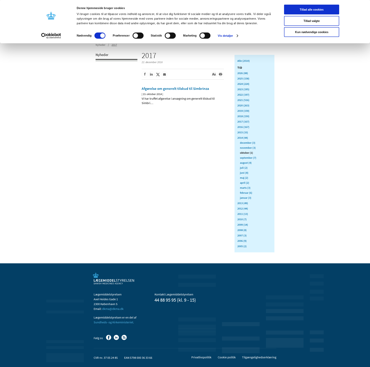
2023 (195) (243, 89)
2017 (114, 45)
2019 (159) (243, 111)
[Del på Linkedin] (151, 74)
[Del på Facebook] (145, 74)
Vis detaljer (225, 35)
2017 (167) (243, 121)
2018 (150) (243, 116)
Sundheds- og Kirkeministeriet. (114, 322)
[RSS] (124, 339)
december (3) (247, 142)
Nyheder (100, 45)
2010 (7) (242, 219)
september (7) (248, 157)
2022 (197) (243, 94)
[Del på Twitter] (158, 74)
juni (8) (244, 172)
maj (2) (244, 177)
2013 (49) (242, 203)
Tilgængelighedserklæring (259, 357)
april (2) (244, 182)
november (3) (248, 147)
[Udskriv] (220, 74)
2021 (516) (243, 100)
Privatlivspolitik (201, 357)
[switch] (138, 36)
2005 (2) (242, 246)
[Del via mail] (164, 74)
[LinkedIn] (116, 339)
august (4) (246, 162)
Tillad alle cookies (312, 9)
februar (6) (246, 192)
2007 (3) (242, 235)
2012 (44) (242, 208)
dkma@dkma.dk (113, 309)
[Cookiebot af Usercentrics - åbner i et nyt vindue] (51, 36)
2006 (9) (242, 241)
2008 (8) (242, 230)
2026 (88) (242, 73)
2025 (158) (243, 78)
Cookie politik (227, 357)
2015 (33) (242, 132)
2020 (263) (243, 105)
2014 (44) (242, 137)
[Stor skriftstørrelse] (214, 74)
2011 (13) (242, 214)
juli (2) (244, 167)
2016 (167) (243, 127)
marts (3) (245, 187)
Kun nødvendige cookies (311, 32)
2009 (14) (242, 224)
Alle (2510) (243, 61)
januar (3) (245, 197)
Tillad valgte (312, 21)
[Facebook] (109, 339)
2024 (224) (243, 84)
